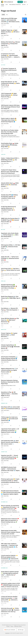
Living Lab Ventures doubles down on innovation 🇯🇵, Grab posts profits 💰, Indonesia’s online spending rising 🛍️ (9, 598)
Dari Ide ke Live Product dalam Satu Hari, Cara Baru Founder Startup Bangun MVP (9, 132)
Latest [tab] (3, 14)
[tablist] (4, 14)
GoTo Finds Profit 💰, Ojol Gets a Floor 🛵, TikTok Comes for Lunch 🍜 (10, 270)
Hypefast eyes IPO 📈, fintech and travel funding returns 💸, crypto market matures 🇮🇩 (9, 457)
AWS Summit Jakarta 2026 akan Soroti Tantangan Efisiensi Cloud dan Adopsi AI (10, 107)
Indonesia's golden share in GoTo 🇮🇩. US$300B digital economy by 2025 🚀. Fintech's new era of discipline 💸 (10, 585)
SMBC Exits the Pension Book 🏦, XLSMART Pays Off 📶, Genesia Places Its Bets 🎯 (10, 220)
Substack (7, 633)
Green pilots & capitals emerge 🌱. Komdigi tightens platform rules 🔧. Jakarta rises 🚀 (10, 573)
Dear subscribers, (5, 23)
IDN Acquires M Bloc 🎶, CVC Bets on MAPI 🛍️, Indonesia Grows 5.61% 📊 (10, 246)
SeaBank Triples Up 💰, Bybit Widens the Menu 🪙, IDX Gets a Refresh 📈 (10, 32)
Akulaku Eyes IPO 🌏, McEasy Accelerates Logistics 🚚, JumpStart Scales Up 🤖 (9, 196)
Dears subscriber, (5, 548)
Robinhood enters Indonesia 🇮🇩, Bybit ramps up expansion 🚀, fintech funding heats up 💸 (10, 520)
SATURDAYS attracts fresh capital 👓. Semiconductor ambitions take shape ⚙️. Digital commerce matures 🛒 (10, 469)
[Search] (25, 14)
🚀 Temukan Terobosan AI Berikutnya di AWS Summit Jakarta (9, 70)
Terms (11, 626)
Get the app (20, 629)
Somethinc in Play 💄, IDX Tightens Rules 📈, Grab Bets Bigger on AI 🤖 (9, 393)
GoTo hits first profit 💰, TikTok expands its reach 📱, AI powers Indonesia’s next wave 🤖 (10, 610)
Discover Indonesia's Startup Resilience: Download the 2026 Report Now (10, 382)
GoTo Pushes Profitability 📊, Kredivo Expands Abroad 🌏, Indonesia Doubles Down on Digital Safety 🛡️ (9, 358)
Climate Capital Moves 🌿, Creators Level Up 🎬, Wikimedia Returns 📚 (10, 346)
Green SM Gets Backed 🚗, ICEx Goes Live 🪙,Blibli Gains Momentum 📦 (10, 320)
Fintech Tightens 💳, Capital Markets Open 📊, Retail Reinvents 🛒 (9, 335)
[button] (2, 4)
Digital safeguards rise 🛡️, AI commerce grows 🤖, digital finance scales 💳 (9, 370)
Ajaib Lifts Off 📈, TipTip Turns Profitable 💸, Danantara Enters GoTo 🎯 (10, 258)
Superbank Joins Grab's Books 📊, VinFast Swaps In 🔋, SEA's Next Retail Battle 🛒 (9, 235)
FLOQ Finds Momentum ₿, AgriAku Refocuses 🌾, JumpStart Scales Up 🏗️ (8, 208)
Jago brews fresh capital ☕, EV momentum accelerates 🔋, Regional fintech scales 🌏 (10, 430)
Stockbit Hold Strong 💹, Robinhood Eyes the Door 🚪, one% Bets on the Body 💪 (9, 286)
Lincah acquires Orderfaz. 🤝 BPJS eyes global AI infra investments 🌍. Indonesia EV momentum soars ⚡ (9, 557)
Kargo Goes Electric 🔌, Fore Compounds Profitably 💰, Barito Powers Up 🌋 (10, 83)
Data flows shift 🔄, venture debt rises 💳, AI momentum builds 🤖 (10, 407)
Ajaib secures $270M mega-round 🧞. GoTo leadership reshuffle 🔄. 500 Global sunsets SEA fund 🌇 (10, 20)
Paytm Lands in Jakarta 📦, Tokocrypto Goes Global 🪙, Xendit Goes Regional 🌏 (9, 120)
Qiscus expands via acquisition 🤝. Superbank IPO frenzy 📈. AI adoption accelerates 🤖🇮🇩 (10, 507)
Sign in (25, 2)
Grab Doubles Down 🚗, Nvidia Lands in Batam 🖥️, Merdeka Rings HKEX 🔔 (9, 145)
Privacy (8, 626)
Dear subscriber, (5, 35)
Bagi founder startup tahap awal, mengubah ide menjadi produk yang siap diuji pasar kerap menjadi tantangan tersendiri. (10, 136)
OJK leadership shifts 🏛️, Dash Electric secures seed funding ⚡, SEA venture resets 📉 (10, 442)
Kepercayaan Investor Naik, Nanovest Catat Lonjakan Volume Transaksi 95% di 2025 (10, 532)
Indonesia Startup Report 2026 (8, 385)
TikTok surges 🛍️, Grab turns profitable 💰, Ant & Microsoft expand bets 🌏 (9, 418)
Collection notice (18, 626)
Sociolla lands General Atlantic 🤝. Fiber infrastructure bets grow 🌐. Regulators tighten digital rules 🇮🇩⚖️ (10, 492)
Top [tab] (7, 14)
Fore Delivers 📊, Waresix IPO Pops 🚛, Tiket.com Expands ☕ (10, 309)
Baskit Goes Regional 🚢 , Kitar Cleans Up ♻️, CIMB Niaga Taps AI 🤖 (10, 298)
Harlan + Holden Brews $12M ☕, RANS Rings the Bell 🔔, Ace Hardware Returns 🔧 (10, 159)
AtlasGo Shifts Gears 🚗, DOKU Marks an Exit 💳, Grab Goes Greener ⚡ (10, 184)
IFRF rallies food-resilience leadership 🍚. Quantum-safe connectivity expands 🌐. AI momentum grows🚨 (9, 545)
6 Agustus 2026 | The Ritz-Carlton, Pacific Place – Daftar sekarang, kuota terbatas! (10, 74)
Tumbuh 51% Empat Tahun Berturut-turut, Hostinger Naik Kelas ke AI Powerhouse (9, 171)
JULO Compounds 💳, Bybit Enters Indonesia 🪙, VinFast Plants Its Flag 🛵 (9, 95)
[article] (14, 23)
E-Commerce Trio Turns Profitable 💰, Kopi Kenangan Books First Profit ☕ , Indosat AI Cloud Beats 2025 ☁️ (10, 55)
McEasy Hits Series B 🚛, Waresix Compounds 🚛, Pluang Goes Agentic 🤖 (10, 43)
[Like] (2, 78)
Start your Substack (10, 629)
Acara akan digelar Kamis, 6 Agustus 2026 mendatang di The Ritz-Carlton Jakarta (9, 111)
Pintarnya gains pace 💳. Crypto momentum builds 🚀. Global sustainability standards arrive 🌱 (10, 480)
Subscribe (20, 2)
